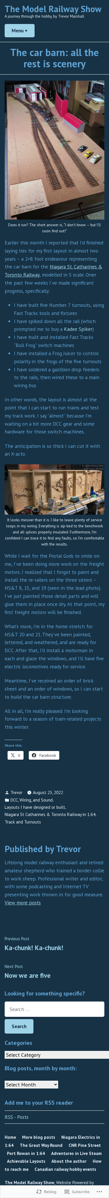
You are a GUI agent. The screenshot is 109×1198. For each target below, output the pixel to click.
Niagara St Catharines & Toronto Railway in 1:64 (50, 814)
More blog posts (38, 1137)
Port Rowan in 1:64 (26, 1153)
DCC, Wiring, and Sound (31, 800)
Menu (23, 30)
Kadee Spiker (78, 329)
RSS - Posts (16, 1117)
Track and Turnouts (23, 822)
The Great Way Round (41, 1145)
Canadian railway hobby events (65, 1169)
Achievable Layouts (26, 1161)
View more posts (23, 902)
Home (10, 1137)
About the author (69, 1161)
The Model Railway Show (53, 8)
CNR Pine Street (85, 1145)
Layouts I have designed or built (35, 807)
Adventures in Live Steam (76, 1153)
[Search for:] (54, 1009)
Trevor (16, 792)
